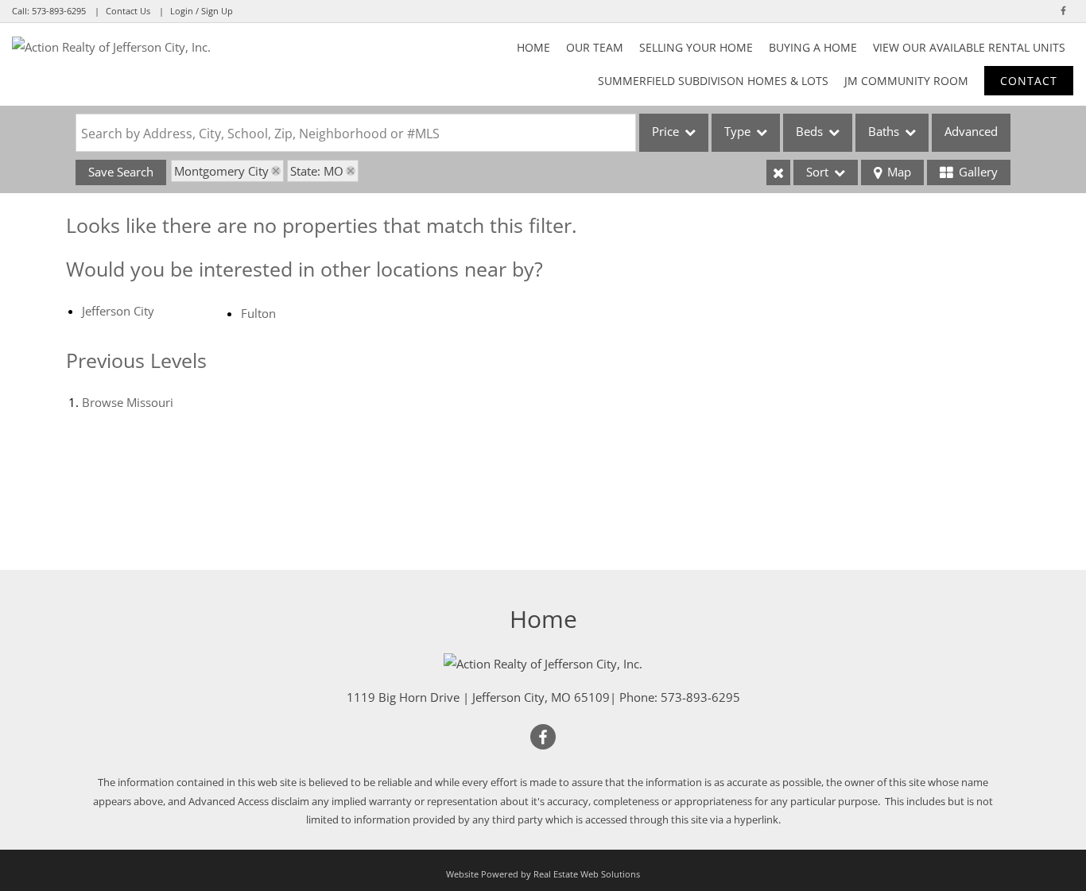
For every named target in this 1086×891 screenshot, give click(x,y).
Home (533, 47)
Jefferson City (118, 311)
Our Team (594, 47)
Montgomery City (221, 171)
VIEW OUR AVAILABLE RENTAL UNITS (969, 47)
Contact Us (128, 11)
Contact (1028, 80)
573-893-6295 (59, 11)
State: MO (316, 171)
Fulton (258, 313)
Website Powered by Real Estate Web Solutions (543, 874)
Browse (127, 402)
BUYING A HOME (813, 47)
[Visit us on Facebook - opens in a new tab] (1063, 10)
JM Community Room (906, 80)
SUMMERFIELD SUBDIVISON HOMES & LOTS (713, 80)
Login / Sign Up (201, 11)
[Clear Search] (778, 172)
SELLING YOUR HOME (696, 47)
